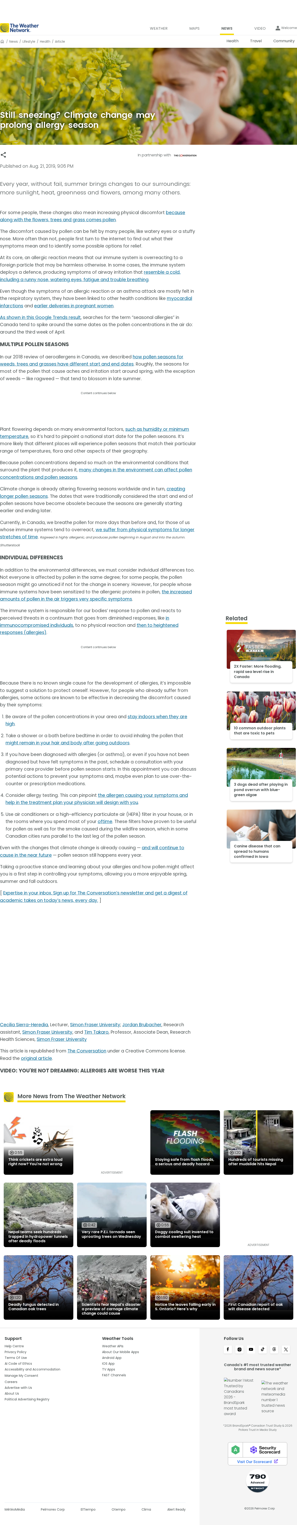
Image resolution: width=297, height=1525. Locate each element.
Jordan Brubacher (141, 1025)
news (13, 41)
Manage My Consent (21, 1376)
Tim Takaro (96, 1032)
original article (36, 1058)
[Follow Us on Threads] (274, 1350)
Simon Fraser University (95, 1025)
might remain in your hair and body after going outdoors (67, 743)
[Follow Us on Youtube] (251, 1350)
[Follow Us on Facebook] (228, 1350)
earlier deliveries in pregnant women (73, 306)
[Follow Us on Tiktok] (262, 1350)
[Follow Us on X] (286, 1350)
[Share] (3, 154)
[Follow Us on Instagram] (239, 1350)
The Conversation (87, 1051)
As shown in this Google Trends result (40, 317)
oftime (105, 821)
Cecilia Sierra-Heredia (24, 1025)
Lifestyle (29, 41)
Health (45, 41)
